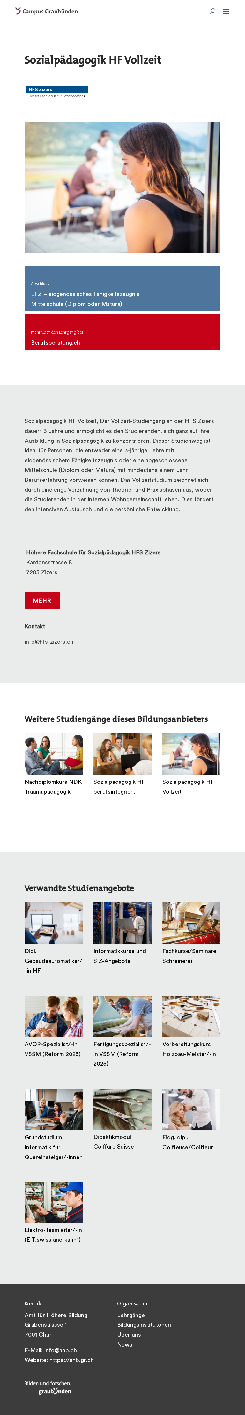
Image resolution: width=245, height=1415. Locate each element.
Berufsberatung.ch (55, 343)
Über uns (129, 1335)
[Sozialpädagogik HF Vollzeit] (191, 754)
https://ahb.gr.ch (71, 1360)
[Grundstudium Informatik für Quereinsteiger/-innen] (54, 1109)
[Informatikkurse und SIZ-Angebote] (122, 923)
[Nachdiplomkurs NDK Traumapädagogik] (54, 754)
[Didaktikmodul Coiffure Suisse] (122, 1109)
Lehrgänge (131, 1316)
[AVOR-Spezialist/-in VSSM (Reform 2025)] (54, 1016)
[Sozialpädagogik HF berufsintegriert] (122, 754)
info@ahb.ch (60, 1351)
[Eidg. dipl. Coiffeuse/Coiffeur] (191, 1109)
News (124, 1345)
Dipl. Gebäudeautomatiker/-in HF (53, 961)
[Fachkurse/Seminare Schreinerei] (191, 923)
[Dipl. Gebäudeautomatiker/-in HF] (54, 923)
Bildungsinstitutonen (144, 1325)
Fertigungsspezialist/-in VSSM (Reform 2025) (122, 1054)
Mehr (42, 601)
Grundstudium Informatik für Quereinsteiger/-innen (54, 1147)
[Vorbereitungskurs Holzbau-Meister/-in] (191, 1016)
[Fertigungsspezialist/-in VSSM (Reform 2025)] (122, 1016)
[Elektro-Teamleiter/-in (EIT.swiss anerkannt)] (54, 1202)
